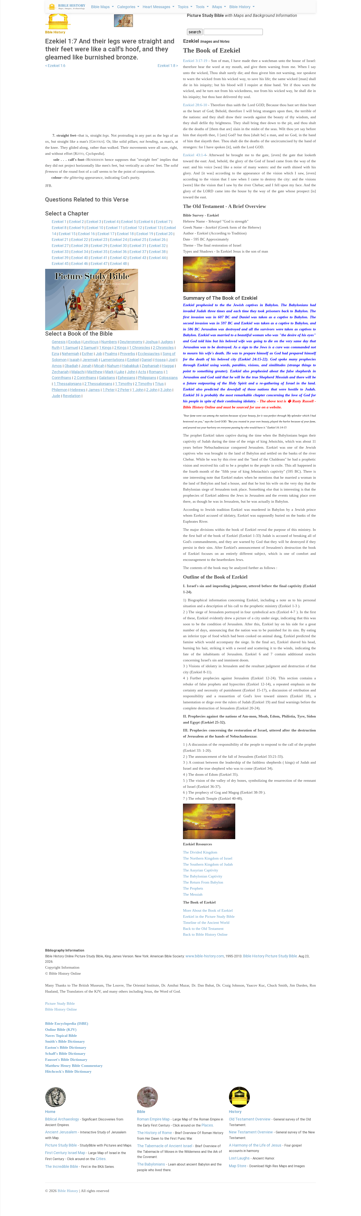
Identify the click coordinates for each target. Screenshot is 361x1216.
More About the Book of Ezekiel (208, 910)
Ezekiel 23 (99, 239)
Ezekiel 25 (138, 239)
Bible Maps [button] (101, 6)
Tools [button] (201, 6)
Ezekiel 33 (60, 251)
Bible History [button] (240, 6)
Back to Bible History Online (205, 934)
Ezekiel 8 (59, 227)
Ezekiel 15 (67, 234)
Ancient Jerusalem (61, 1132)
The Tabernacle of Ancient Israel (164, 1146)
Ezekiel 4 (111, 221)
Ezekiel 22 (79, 239)
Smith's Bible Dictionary (65, 1041)
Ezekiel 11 (114, 227)
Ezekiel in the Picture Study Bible (209, 916)
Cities (101, 1159)
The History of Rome (154, 1132)
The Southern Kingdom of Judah (208, 864)
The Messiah (192, 894)
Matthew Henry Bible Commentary (74, 1066)
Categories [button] (126, 6)
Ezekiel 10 (94, 227)
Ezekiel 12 (133, 227)
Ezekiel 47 (99, 263)
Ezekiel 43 (138, 258)
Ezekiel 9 (76, 227)
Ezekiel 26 (157, 239)
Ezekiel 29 (99, 245)
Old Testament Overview (250, 1119)
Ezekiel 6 (146, 221)
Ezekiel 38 (157, 251)
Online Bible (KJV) (60, 1029)
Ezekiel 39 (60, 258)
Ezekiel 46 (79, 263)
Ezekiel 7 (163, 221)
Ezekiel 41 (99, 258)
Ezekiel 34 (79, 251)
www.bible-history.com (205, 956)
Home (50, 1111)
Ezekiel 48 (118, 263)
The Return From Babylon (203, 882)
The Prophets (193, 888)
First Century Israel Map (65, 1153)
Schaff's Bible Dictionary (65, 1053)
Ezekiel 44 (157, 258)
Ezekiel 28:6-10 (195, 105)
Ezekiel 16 (86, 234)
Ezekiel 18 (125, 234)
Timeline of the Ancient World (206, 922)
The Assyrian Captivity (200, 870)
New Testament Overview (251, 1132)
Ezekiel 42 (118, 258)
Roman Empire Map (153, 1119)
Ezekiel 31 (138, 245)
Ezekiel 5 (128, 221)
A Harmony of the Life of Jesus (255, 1145)
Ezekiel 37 (138, 251)
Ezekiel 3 (93, 221)
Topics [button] (183, 6)
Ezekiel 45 (60, 263)
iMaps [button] (217, 6)
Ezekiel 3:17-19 (195, 61)
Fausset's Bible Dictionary (66, 1059)
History (235, 1111)
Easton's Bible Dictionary (65, 1047)
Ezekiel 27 (60, 245)
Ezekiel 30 (118, 245)
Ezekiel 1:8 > (168, 65)
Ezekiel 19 (144, 234)
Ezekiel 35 (99, 251)
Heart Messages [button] (157, 6)
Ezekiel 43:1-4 (194, 155)
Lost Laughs (239, 1158)
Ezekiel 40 (79, 258)
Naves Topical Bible (61, 1035)
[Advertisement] (111, 98)
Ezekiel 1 (59, 221)
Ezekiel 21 (60, 239)
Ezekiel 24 (118, 239)
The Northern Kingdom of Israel (207, 858)
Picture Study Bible (61, 1145)
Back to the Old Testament (203, 928)
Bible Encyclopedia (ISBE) (66, 1023)
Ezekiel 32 (157, 245)
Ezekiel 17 (106, 234)
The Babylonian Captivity (202, 876)
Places (207, 1125)
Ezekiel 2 (76, 221)
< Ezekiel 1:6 (55, 65)
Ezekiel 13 (153, 227)
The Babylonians (151, 1164)
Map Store (237, 1166)
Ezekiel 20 (164, 234)
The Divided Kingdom (200, 852)
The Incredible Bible (61, 1166)
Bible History (68, 1191)
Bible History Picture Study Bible (270, 956)
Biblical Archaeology (62, 1119)
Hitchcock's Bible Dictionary (68, 1071)
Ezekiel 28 (79, 245)
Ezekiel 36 (118, 251)
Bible (141, 1111)
